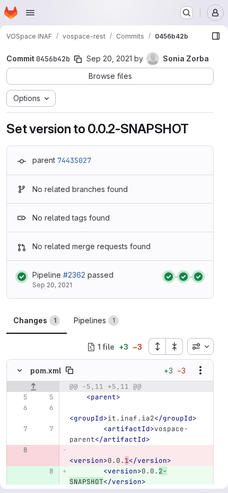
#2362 (74, 274)
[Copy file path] (69, 370)
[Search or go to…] (186, 12)
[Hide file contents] (19, 370)
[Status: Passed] (21, 276)
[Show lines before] (33, 386)
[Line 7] (19, 429)
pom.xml (45, 370)
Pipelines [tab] (94, 320)
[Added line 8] (45, 471)
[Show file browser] (215, 36)
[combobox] (200, 346)
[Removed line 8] (19, 450)
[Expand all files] (156, 346)
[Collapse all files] (174, 346)
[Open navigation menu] (30, 12)
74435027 (74, 160)
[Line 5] (19, 397)
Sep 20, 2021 (109, 58)
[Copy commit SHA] (78, 59)
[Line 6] (19, 408)
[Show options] (200, 370)
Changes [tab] (34, 320)
